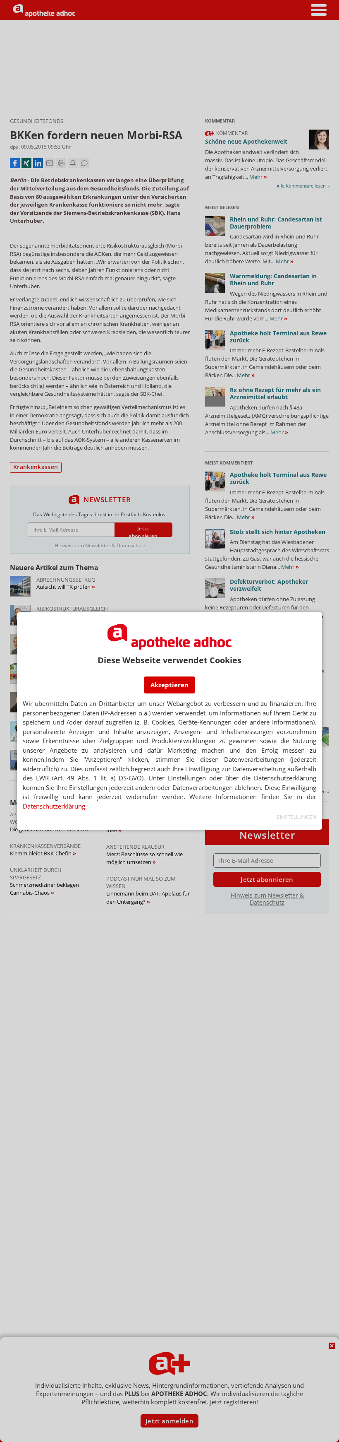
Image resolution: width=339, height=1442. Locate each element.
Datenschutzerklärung (54, 806)
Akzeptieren (169, 685)
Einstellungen (296, 817)
